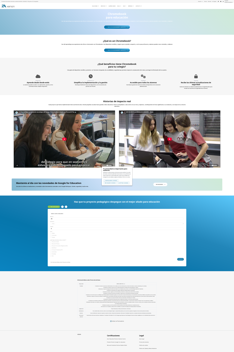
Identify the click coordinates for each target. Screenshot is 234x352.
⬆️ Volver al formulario (117, 321)
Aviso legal (141, 339)
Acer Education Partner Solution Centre (116, 339)
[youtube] (220, 1)
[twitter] (218, 1)
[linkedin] (223, 1)
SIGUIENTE (180, 259)
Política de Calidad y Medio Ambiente (148, 348)
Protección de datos (144, 342)
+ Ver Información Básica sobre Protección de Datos (60, 262)
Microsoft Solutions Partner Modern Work (117, 345)
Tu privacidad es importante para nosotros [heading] (115, 169)
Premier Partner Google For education (116, 342)
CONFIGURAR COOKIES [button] (111, 180)
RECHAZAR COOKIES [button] (110, 183)
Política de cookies (143, 345)
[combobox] (117, 223)
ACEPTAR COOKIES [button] (123, 183)
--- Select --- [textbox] (53, 223)
